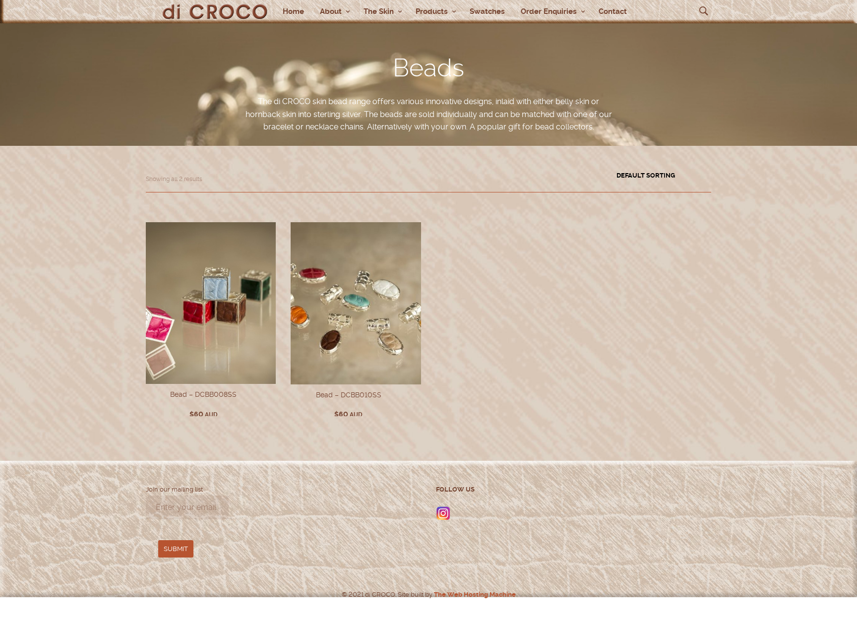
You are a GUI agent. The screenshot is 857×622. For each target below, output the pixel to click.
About (331, 11)
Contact (613, 11)
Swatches (487, 11)
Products (432, 11)
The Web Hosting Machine (474, 594)
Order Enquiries (549, 11)
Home (293, 11)
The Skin (379, 11)
